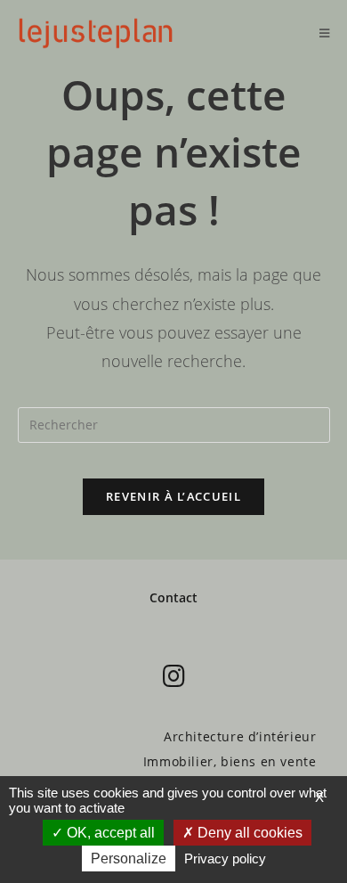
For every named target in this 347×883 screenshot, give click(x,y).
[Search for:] (174, 422)
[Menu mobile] (324, 33)
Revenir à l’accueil (173, 496)
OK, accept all (109, 832)
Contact (173, 597)
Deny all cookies (248, 832)
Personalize (128, 858)
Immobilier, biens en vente (230, 761)
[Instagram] (174, 675)
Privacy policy (225, 858)
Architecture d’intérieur (240, 736)
